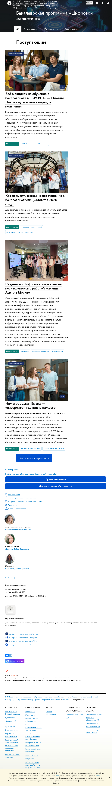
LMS (67, 718)
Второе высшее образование (31, 719)
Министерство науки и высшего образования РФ (94, 717)
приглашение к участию (31, 448)
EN (91, 3)
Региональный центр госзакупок (33, 750)
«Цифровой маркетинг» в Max (21, 645)
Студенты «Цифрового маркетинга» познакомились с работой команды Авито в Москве (33, 288)
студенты (25, 351)
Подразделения (11, 730)
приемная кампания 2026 (31, 227)
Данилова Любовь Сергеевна (17, 549)
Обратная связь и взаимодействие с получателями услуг (33, 765)
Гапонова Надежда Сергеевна (17, 569)
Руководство (10, 717)
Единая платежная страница (12, 755)
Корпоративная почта (74, 714)
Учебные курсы (14, 494)
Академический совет (17, 508)
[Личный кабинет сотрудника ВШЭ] (102, 3)
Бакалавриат (30, 711)
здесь (58, 776)
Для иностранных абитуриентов (55, 486)
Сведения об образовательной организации (12, 724)
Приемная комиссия (56, 479)
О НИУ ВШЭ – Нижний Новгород (12, 712)
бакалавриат (57, 351)
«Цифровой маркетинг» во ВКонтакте (24, 634)
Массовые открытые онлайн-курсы (94, 731)
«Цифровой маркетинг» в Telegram (23, 637)
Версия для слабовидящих (11, 735)
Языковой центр (31, 755)
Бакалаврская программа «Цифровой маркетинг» (54, 16)
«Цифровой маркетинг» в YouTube (23, 641)
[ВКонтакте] (7, 655)
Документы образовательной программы (25, 501)
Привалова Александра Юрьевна (18, 529)
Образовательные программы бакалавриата (51, 697)
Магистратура (30, 715)
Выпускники (30, 759)
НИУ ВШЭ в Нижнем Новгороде (34, 143)
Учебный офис (11, 577)
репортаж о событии (40, 351)
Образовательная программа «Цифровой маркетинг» (38, 699)
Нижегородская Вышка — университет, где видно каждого (30, 405)
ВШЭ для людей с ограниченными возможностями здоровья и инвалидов (12, 745)
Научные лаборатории (51, 712)
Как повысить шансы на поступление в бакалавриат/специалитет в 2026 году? (35, 199)
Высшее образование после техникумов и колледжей (33, 729)
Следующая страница (33, 458)
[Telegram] (10, 655)
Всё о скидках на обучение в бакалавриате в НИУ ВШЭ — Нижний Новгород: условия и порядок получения (34, 100)
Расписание (12, 505)
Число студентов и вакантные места (23, 498)
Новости (65, 699)
